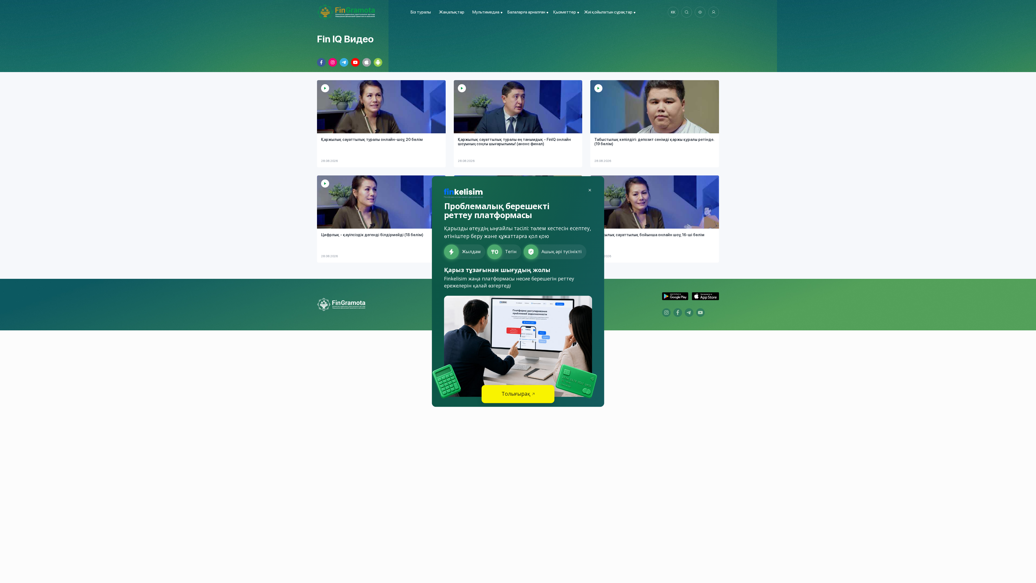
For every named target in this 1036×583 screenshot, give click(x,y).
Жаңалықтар (451, 12)
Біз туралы (421, 12)
